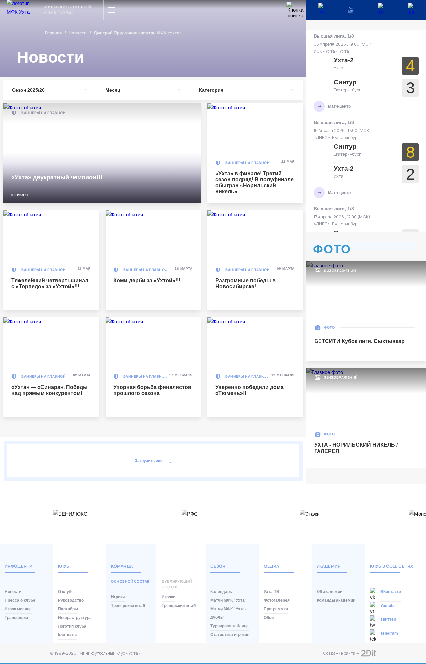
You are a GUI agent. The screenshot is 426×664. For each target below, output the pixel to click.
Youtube (388, 605)
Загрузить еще (149, 460)
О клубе (66, 591)
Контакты (67, 635)
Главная (53, 33)
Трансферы (16, 617)
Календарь (221, 591)
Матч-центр (339, 106)
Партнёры (68, 609)
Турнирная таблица (229, 626)
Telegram (389, 633)
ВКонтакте (390, 591)
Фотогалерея (277, 600)
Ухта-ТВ (271, 591)
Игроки (118, 597)
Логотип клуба (72, 626)
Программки (276, 609)
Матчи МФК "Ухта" (228, 600)
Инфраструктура (75, 617)
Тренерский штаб (128, 605)
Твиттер (388, 619)
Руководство (71, 600)
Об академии (329, 591)
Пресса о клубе (20, 600)
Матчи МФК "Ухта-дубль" (228, 613)
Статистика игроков (229, 634)
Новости (78, 33)
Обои (269, 617)
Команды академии (336, 600)
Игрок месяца (18, 609)
